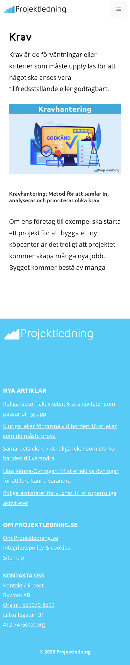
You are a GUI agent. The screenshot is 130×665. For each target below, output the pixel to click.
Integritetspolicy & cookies (36, 547)
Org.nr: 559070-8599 (28, 604)
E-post (36, 585)
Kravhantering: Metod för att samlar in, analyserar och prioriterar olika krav (59, 196)
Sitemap (13, 557)
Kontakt (12, 585)
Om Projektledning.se (30, 537)
